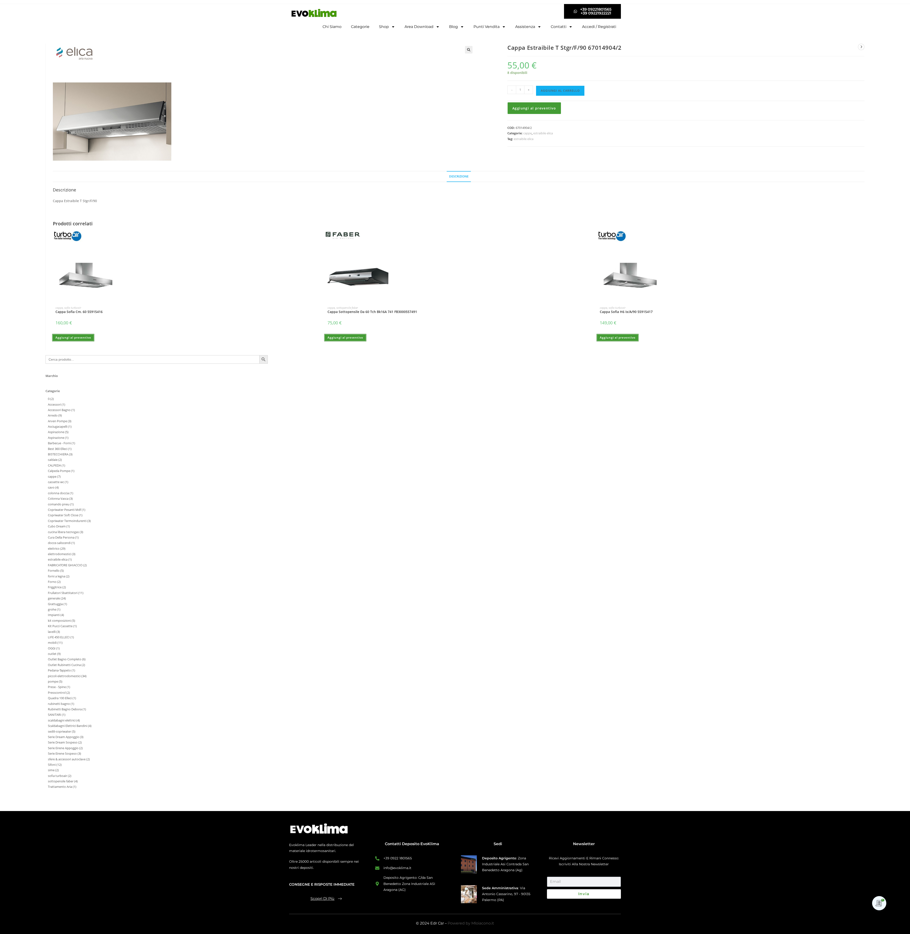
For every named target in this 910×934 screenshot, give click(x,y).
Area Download (419, 26)
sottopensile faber (347, 308)
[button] (469, 50)
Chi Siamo (332, 26)
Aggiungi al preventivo (534, 108)
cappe (527, 133)
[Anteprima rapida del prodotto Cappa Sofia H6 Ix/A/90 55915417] (863, 239)
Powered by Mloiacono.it (471, 923)
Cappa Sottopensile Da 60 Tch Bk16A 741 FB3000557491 (372, 311)
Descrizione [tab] (459, 176)
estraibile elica (543, 133)
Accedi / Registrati (599, 26)
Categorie (360, 26)
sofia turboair (72, 308)
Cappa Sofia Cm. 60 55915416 (79, 311)
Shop (384, 26)
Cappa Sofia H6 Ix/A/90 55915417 (626, 311)
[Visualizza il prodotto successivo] (861, 47)
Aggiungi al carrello (560, 91)
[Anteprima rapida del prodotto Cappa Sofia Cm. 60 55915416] (318, 239)
